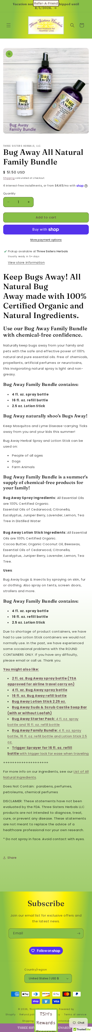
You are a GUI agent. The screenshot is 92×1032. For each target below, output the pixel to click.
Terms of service (75, 1014)
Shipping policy (32, 1021)
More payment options (46, 240)
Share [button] (12, 858)
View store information (26, 262)
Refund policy (28, 1014)
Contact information (60, 1021)
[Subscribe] (78, 933)
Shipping (9, 178)
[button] (8, 25)
